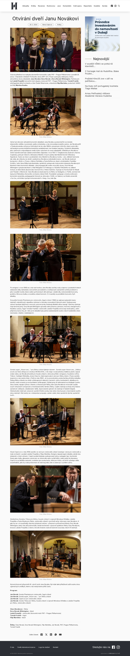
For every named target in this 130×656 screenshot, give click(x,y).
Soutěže (97, 6)
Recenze (41, 6)
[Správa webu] (114, 653)
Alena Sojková (47, 25)
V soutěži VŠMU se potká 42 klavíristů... (99, 65)
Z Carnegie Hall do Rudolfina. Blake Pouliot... (102, 72)
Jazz (59, 6)
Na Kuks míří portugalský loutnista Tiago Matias (101, 87)
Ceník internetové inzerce (26, 647)
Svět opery (77, 6)
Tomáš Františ (15, 627)
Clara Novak (19, 625)
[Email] (60, 634)
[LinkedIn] (51, 634)
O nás (12, 647)
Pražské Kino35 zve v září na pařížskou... (99, 79)
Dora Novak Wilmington (33, 625)
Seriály (104, 6)
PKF (61, 625)
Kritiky (33, 6)
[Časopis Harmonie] (14, 6)
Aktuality (25, 6)
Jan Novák (55, 625)
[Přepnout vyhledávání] (119, 6)
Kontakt (55, 647)
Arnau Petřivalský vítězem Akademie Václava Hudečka (98, 94)
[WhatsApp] (55, 634)
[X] (46, 634)
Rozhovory (51, 6)
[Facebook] (41, 634)
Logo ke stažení (44, 647)
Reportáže (88, 6)
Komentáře (67, 6)
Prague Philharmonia (71, 625)
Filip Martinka (46, 625)
